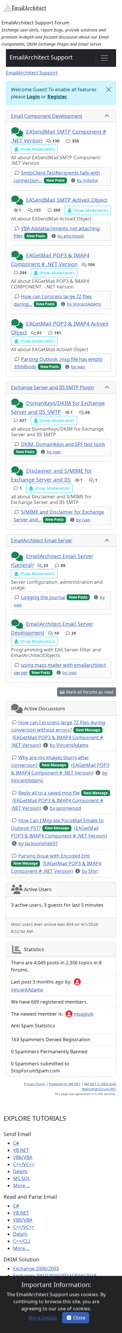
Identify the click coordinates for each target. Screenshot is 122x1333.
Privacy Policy (34, 1084)
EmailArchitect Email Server (41, 540)
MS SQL (21, 1178)
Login (33, 96)
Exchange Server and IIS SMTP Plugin (52, 387)
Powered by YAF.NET (65, 1084)
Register (57, 96)
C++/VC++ (23, 1164)
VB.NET (21, 1150)
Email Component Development (46, 116)
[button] (18, 132)
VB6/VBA (22, 1157)
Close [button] (79, 1317)
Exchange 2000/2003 (36, 1268)
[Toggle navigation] (104, 58)
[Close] (109, 89)
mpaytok (84, 1014)
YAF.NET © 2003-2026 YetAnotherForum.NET (98, 1086)
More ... (21, 1185)
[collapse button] (107, 116)
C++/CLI (21, 1241)
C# (16, 1143)
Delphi (20, 1171)
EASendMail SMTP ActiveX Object (66, 199)
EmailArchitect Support (41, 57)
